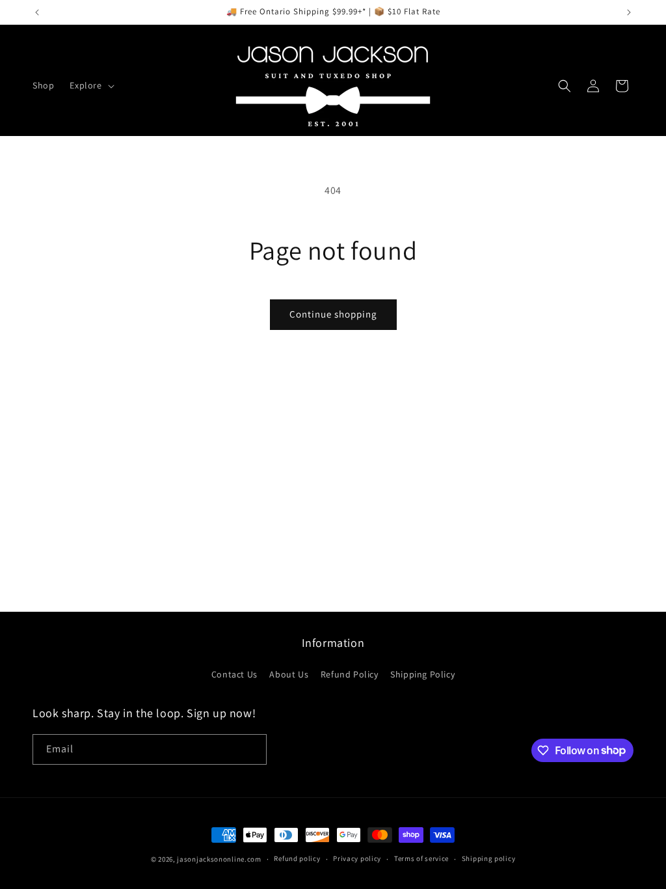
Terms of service (421, 858)
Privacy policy (357, 858)
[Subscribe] (251, 749)
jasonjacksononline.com (219, 859)
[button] (90, 85)
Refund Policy (350, 674)
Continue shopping (333, 314)
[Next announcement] (629, 12)
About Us (288, 674)
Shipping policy (489, 858)
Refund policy (297, 858)
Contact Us (234, 674)
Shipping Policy (422, 674)
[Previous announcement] (37, 12)
